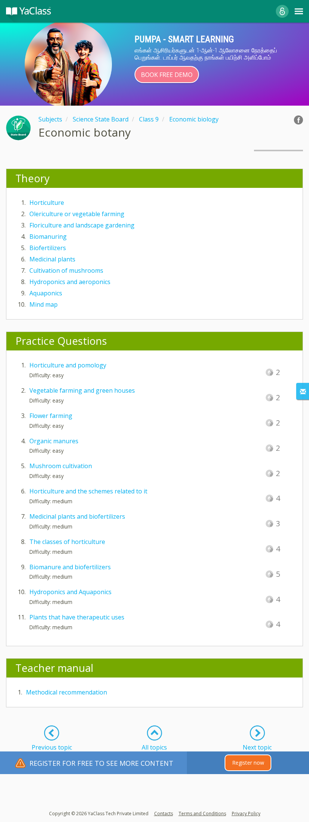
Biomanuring (48, 236)
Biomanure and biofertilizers (70, 567)
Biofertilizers (47, 248)
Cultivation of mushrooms (66, 270)
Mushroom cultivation (60, 466)
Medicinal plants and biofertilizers (77, 516)
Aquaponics (45, 293)
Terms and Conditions (202, 813)
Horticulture (46, 202)
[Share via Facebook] (298, 119)
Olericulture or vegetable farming (76, 214)
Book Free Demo (167, 75)
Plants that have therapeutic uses (76, 617)
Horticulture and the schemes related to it (88, 491)
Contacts (163, 813)
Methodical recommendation (66, 692)
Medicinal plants (52, 259)
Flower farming (50, 416)
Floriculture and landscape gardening (82, 225)
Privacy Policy (246, 813)
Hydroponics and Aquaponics (70, 592)
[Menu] (298, 11)
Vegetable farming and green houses (82, 390)
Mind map (43, 304)
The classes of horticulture (67, 542)
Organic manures (53, 441)
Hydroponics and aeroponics (69, 282)
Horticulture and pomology (67, 365)
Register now (248, 762)
